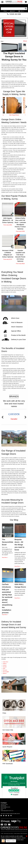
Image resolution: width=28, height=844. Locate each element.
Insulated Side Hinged (14, 115)
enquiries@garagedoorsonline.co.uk (7, 810)
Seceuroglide (6, 671)
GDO (4, 668)
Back (25, 41)
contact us (22, 11)
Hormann (5, 670)
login (6, 11)
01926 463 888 (15, 14)
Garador (5, 666)
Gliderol (4, 663)
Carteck (4, 665)
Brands (14, 396)
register (13, 11)
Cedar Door (5, 661)
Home (2, 41)
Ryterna (4, 673)
